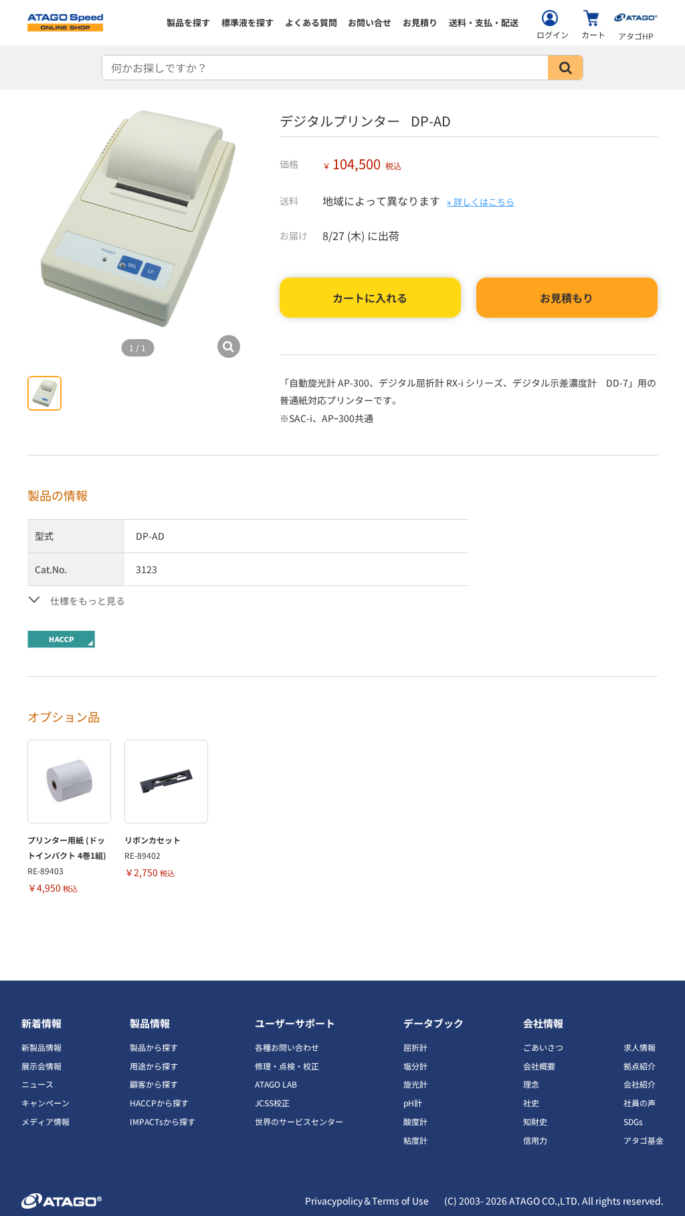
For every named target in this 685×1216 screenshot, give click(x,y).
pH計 (412, 1102)
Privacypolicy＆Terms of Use (367, 1200)
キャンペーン (45, 1102)
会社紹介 (639, 1084)
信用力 (535, 1140)
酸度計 (415, 1121)
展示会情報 (41, 1066)
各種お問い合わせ (287, 1047)
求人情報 (639, 1047)
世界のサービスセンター (299, 1121)
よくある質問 (311, 22)
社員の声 (639, 1102)
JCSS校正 (272, 1102)
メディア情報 (45, 1121)
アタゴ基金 (643, 1140)
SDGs (633, 1121)
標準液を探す (247, 22)
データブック (433, 1023)
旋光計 (415, 1084)
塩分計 (415, 1066)
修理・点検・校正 (287, 1066)
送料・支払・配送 (483, 22)
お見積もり (566, 298)
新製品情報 (41, 1047)
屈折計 (415, 1047)
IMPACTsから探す (162, 1121)
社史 (531, 1102)
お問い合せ (369, 22)
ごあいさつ (543, 1047)
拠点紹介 (639, 1066)
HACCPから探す (159, 1102)
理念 (531, 1084)
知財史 (535, 1121)
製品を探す (188, 22)
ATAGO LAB (276, 1084)
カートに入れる (369, 298)
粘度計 (415, 1140)
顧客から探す (154, 1084)
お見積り (420, 22)
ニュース (37, 1084)
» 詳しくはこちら (480, 201)
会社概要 (539, 1066)
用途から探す (154, 1066)
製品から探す (154, 1047)
